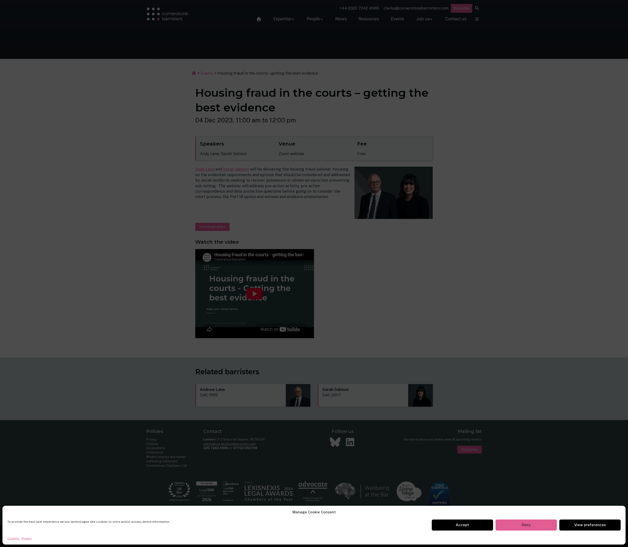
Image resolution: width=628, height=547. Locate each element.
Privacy (27, 538)
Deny (526, 525)
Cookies (13, 538)
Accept (462, 525)
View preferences (590, 525)
